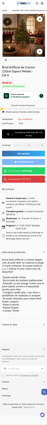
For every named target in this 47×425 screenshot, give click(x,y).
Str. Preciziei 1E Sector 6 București (23, 220)
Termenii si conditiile (29, 375)
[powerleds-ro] (23, 3)
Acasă (4, 10)
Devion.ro (31, 407)
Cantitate (6, 145)
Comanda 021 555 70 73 (19, 179)
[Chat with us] (42, 415)
